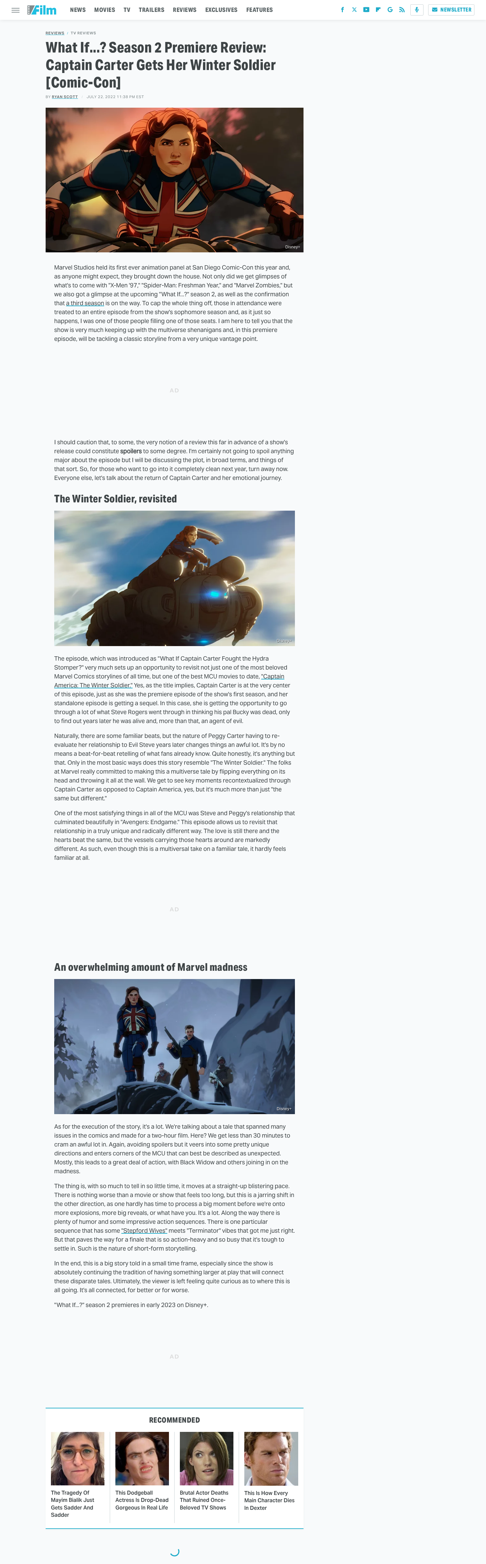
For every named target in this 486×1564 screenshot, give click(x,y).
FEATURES (259, 10)
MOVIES (104, 10)
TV (127, 10)
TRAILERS (151, 10)
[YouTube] (366, 11)
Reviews (55, 33)
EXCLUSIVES (221, 10)
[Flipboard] (378, 11)
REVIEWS (185, 10)
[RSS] (402, 11)
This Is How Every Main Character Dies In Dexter (269, 1500)
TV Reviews (83, 33)
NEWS (78, 10)
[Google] (390, 11)
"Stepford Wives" (144, 1230)
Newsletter (455, 9)
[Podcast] (417, 10)
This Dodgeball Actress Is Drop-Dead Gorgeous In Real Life (142, 1500)
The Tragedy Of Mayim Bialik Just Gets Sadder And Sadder (72, 1503)
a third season (85, 303)
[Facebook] (342, 11)
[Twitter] (354, 11)
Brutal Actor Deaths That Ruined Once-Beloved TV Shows (204, 1500)
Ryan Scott (65, 96)
